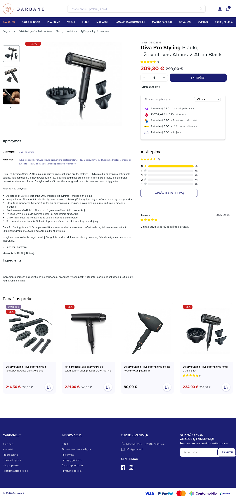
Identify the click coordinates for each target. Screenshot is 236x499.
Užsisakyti (227, 452)
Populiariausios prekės (15, 470)
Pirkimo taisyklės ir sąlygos (76, 449)
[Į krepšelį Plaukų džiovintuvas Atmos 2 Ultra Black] (226, 387)
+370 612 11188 (134, 444)
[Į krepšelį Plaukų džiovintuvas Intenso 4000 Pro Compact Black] (167, 387)
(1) (158, 61)
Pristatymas (68, 454)
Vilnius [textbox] (201, 99)
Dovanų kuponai (12, 460)
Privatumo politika (71, 470)
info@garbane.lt (134, 449)
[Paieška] (201, 9)
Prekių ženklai (10, 454)
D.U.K (65, 444)
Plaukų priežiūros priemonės (62, 163)
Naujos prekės (11, 465)
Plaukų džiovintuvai (38, 163)
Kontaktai (8, 449)
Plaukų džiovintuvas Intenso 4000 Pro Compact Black (147, 368)
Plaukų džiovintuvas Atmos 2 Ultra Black (205, 368)
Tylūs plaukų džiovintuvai (31, 159)
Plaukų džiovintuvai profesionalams (61, 159)
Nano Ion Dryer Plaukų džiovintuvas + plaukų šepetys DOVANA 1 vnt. (88, 368)
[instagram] (131, 467)
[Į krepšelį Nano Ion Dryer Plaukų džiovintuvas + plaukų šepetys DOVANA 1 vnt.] (108, 387)
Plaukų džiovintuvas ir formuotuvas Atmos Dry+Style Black (26, 368)
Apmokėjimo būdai (72, 465)
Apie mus (8, 444)
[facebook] (123, 467)
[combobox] (207, 99)
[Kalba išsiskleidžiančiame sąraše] (220, 9)
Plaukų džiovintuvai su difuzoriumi (95, 159)
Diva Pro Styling (26, 151)
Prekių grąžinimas (71, 460)
